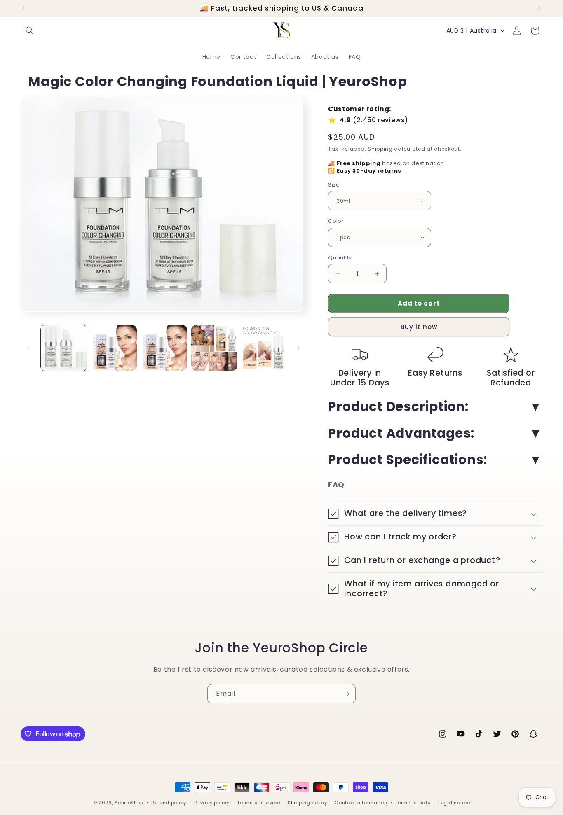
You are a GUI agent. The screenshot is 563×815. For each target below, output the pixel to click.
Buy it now (419, 326)
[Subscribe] (346, 693)
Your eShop (129, 802)
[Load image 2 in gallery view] (114, 348)
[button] (30, 30)
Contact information (361, 802)
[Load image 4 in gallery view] (214, 348)
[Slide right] (298, 348)
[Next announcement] (539, 8)
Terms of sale (412, 802)
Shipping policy (307, 802)
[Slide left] (30, 348)
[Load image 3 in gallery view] (164, 348)
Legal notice (454, 802)
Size (334, 185)
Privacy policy (212, 802)
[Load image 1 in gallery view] (64, 348)
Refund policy (168, 802)
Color (336, 221)
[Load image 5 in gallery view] (265, 348)
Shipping (380, 148)
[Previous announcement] (23, 8)
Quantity (340, 258)
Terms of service (258, 802)
